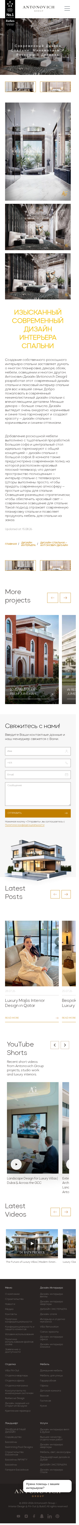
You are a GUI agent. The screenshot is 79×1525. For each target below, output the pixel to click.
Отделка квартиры (16, 1375)
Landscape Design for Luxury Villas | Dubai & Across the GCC (32, 1181)
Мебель (44, 1364)
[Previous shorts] (55, 1045)
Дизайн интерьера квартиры (51, 1302)
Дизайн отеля (48, 1314)
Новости (10, 1304)
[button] (52, 598)
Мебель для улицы (51, 1375)
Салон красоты (49, 1332)
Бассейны (11, 1442)
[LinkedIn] (49, 1516)
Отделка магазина (16, 1386)
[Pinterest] (57, 1516)
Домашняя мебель (51, 1370)
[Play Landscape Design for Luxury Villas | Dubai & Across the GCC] (33, 1128)
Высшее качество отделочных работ (51, 1438)
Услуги (44, 1423)
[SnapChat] (42, 1516)
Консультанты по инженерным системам (19, 1392)
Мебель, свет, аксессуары (55, 1452)
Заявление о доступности (13, 1350)
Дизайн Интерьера (51, 1288)
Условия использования (19, 1334)
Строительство (14, 1299)
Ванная (44, 1396)
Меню (8, 1288)
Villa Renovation (49, 1327)
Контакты (11, 1314)
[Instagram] (26, 1516)
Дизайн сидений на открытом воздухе (17, 1404)
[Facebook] (34, 1516)
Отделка (10, 1364)
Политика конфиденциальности (24, 825)
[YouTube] (18, 1516)
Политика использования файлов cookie (19, 1342)
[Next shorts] (65, 1045)
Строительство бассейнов (14, 1453)
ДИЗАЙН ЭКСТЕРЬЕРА (53, 1309)
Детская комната (50, 1391)
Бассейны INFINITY (16, 1460)
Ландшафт (11, 1423)
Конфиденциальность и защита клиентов (19, 1328)
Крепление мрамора (17, 1411)
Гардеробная (48, 1380)
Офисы (44, 1386)
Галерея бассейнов (16, 1470)
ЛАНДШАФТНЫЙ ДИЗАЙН (15, 1430)
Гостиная (45, 1401)
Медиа (9, 1309)
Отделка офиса (14, 1380)
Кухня (43, 1406)
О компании (12, 1294)
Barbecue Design (15, 1398)
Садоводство (13, 1437)
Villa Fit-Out (12, 1370)
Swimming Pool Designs (19, 1447)
